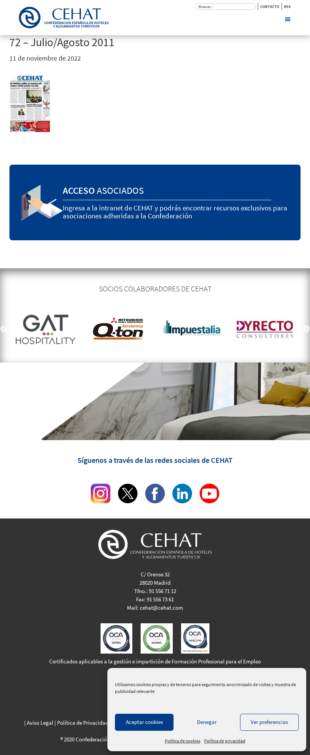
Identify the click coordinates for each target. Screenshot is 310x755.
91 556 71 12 (162, 591)
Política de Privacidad (82, 722)
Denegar (207, 721)
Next (306, 329)
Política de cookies (182, 741)
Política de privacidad (224, 741)
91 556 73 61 (160, 599)
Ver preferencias (269, 721)
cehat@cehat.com (161, 607)
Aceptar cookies (144, 721)
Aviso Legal (40, 722)
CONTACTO (269, 6)
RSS (287, 6)
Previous (4, 329)
